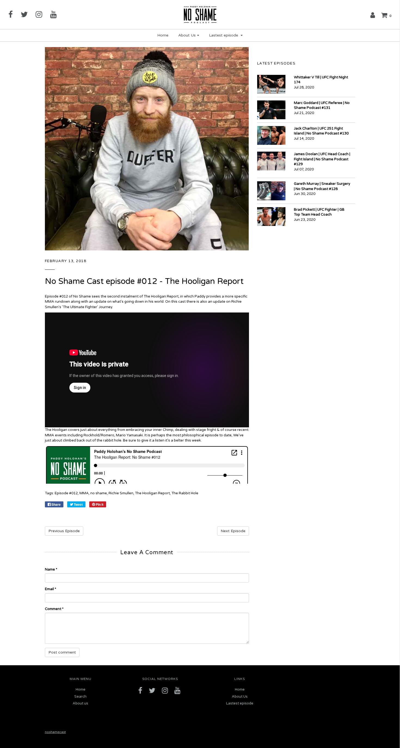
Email (50, 589)
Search (80, 696)
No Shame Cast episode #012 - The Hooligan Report (144, 281)
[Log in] (372, 15)
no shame (98, 493)
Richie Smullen (121, 493)
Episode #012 (66, 493)
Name (51, 569)
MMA (84, 493)
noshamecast (55, 732)
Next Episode (233, 531)
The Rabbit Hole (184, 493)
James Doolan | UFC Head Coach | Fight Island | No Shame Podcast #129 (322, 159)
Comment (54, 609)
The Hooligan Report (152, 493)
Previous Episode (64, 531)
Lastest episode (239, 703)
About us (80, 703)
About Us (240, 696)
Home (162, 35)
